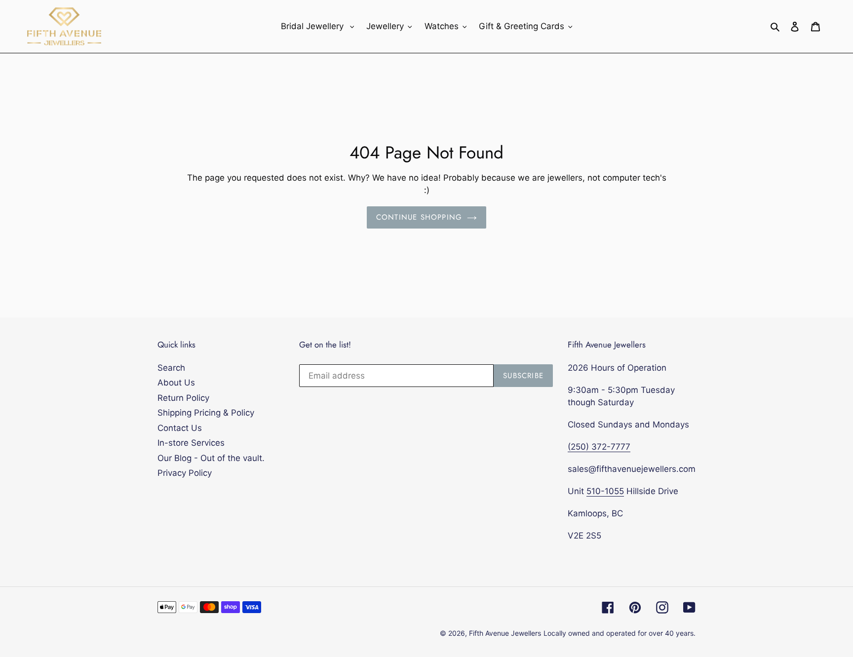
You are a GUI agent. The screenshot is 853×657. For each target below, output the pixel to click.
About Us (176, 382)
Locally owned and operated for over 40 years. (619, 633)
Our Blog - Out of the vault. (211, 458)
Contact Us (179, 428)
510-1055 (605, 491)
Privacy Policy (184, 473)
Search (171, 368)
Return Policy (183, 398)
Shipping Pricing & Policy (205, 413)
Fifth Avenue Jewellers (505, 633)
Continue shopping (419, 217)
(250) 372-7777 (599, 447)
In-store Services (191, 443)
